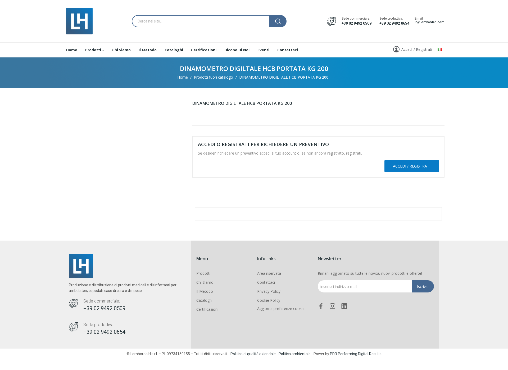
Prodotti (203, 273)
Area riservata (269, 273)
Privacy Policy (268, 291)
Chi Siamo (205, 282)
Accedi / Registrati (411, 166)
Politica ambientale (295, 354)
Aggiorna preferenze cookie (281, 308)
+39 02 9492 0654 (394, 23)
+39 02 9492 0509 (356, 23)
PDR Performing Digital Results (356, 354)
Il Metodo (204, 291)
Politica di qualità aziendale (253, 354)
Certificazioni (207, 309)
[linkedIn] (344, 306)
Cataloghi (204, 300)
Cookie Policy (268, 300)
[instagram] (332, 306)
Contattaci (266, 282)
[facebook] (321, 306)
